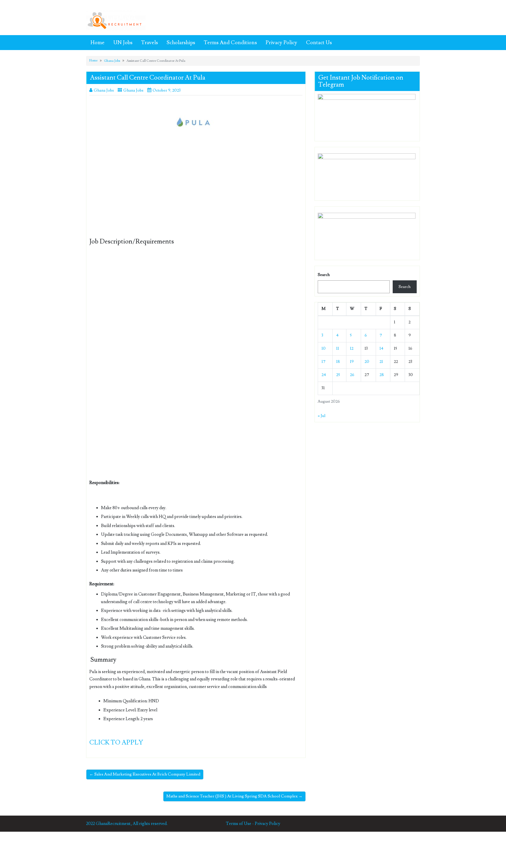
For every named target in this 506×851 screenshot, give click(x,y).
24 (324, 375)
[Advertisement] (195, 195)
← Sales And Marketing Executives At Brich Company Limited (144, 774)
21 (381, 361)
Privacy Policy (281, 42)
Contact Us (319, 42)
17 (324, 361)
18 (338, 361)
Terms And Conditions (230, 42)
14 (381, 348)
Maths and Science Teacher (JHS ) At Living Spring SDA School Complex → (234, 796)
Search (324, 274)
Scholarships (181, 42)
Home (97, 42)
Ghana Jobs (112, 61)
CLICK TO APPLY (116, 742)
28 (382, 375)
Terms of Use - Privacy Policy (253, 823)
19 (352, 361)
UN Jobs (122, 42)
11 (337, 348)
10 (324, 348)
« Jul (321, 415)
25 (338, 375)
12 (351, 348)
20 (367, 361)
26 (352, 375)
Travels (149, 42)
